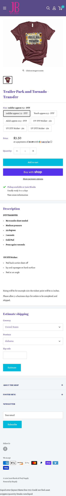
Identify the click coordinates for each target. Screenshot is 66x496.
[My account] (54, 8)
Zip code (7, 348)
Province (7, 334)
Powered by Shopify (10, 481)
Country (7, 320)
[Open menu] (4, 8)
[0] (60, 8)
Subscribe (12, 424)
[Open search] (48, 8)
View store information (17, 195)
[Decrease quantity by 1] (17, 151)
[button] (38, 141)
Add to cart (33, 162)
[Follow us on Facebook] (5, 449)
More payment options (33, 178)
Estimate (12, 367)
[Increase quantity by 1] (33, 151)
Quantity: (7, 150)
